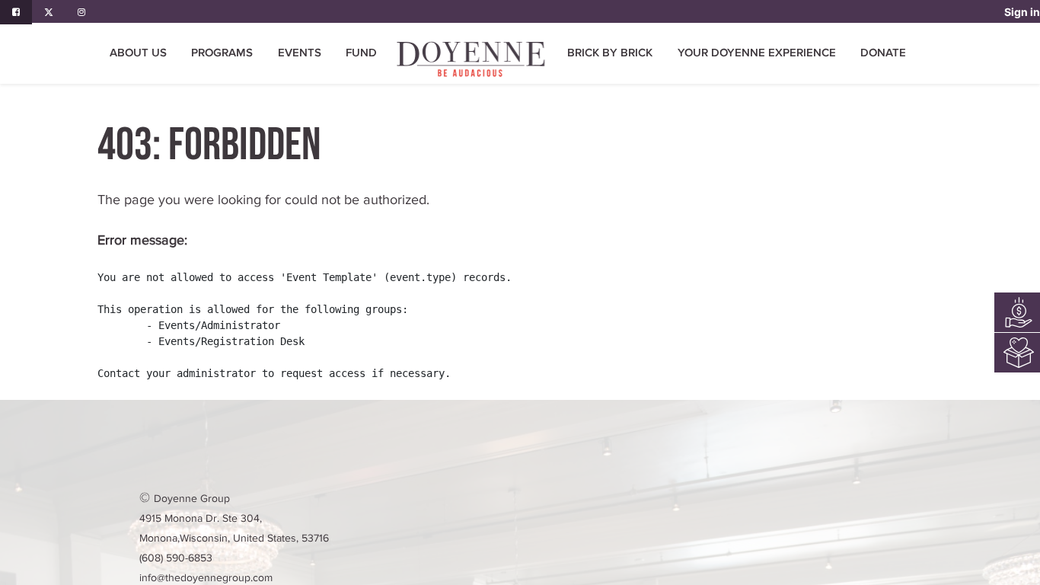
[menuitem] (361, 53)
